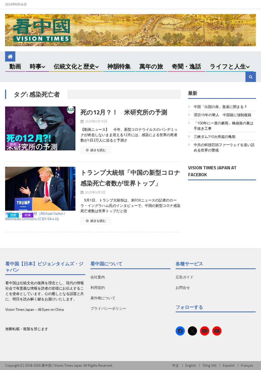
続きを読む (98, 150)
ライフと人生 (228, 66)
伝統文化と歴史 (74, 66)
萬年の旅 (151, 66)
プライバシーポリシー (108, 308)
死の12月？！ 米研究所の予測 (124, 112)
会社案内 (97, 277)
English (190, 365)
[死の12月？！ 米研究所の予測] (40, 128)
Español (228, 365)
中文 (175, 365)
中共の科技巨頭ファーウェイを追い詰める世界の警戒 (224, 147)
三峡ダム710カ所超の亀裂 (215, 136)
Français (247, 365)
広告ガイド (184, 277)
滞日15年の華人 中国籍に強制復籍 (222, 114)
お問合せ (183, 287)
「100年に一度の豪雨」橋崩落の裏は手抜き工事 (223, 125)
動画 (15, 66)
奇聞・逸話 (186, 66)
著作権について (102, 298)
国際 (13, 215)
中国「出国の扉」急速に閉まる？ (220, 106)
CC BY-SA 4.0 (47, 218)
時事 (36, 66)
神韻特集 (119, 66)
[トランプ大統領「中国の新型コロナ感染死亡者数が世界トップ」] (40, 188)
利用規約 (97, 287)
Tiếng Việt (209, 365)
